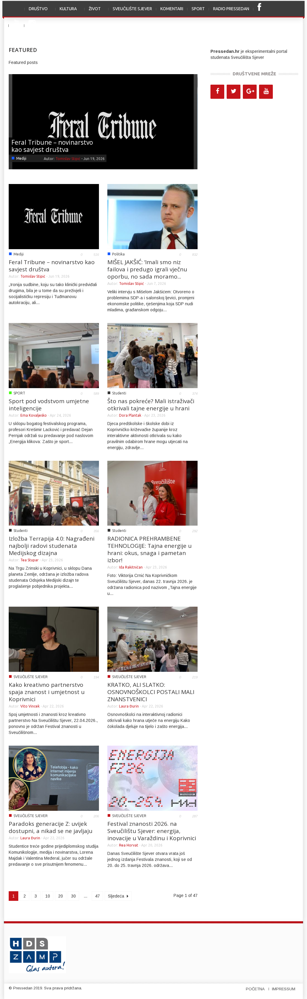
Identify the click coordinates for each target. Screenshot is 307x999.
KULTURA (66, 11)
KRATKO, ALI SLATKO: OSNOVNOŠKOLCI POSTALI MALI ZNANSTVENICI (150, 692)
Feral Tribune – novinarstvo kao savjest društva (52, 146)
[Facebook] (217, 92)
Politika (118, 254)
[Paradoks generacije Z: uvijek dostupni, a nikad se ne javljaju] (54, 777)
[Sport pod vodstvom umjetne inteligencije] (54, 355)
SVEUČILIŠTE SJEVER (132, 8)
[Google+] (250, 92)
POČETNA (255, 989)
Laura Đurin (129, 706)
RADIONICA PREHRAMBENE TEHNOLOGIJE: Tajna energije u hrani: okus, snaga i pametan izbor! (149, 549)
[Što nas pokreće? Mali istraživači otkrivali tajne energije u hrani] (152, 355)
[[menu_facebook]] (259, 9)
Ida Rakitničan (131, 567)
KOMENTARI (171, 8)
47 (97, 896)
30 (73, 896)
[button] (292, 9)
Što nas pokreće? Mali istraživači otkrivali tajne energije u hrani (150, 404)
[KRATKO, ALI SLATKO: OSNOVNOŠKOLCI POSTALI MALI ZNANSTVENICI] (152, 638)
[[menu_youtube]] (16, 25)
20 (60, 896)
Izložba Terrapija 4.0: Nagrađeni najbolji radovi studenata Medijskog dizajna (51, 546)
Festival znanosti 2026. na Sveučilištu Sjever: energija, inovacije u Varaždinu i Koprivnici (151, 831)
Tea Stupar (29, 560)
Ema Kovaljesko (33, 415)
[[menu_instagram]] (32, 25)
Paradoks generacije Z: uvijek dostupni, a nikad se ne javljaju (50, 827)
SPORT (198, 8)
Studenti (119, 393)
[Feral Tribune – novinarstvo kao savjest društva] (103, 126)
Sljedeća (116, 896)
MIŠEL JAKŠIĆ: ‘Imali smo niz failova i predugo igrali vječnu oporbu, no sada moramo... (147, 269)
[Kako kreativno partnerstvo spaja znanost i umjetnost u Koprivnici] (54, 638)
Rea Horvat (128, 845)
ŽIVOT (93, 11)
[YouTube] (266, 92)
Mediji (21, 158)
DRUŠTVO (36, 11)
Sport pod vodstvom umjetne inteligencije (49, 404)
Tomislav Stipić (67, 159)
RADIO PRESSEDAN (231, 8)
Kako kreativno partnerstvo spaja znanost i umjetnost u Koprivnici (47, 692)
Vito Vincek (30, 706)
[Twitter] (233, 92)
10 (47, 896)
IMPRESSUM (283, 989)
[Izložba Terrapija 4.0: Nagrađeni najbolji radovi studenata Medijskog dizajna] (54, 492)
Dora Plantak (130, 415)
